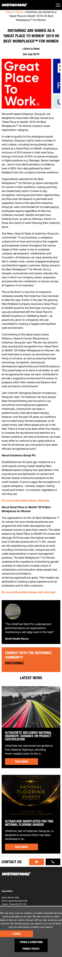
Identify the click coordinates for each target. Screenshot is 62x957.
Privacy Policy (31, 948)
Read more (21, 761)
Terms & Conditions (31, 942)
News (19, 12)
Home (9, 12)
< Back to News (31, 48)
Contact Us (11, 861)
